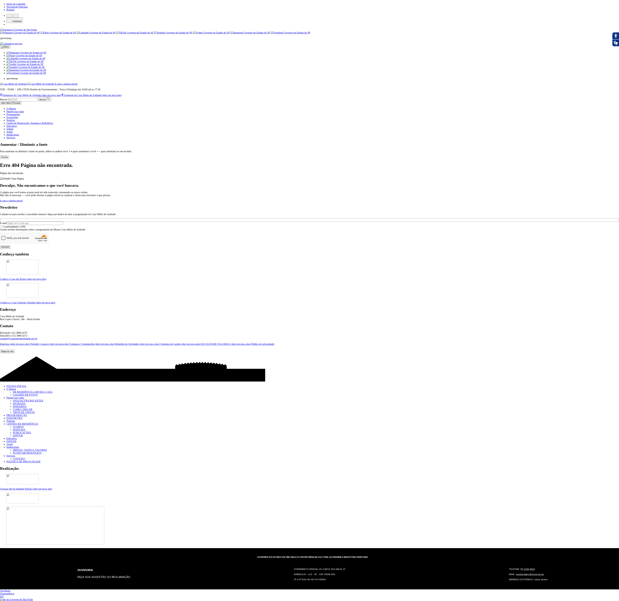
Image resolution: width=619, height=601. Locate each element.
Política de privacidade (262, 344)
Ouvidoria (5, 590)
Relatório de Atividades (137, 344)
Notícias (10, 120)
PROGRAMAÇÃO (16, 415)
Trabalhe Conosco (49, 344)
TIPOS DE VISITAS (24, 412)
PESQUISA (19, 429)
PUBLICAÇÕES (22, 432)
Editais (9, 129)
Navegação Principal (17, 6)
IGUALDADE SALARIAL (226, 344)
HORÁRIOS (19, 406)
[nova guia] (11, 43)
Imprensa (15, 344)
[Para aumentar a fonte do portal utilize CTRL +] (16, 15)
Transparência (7, 593)
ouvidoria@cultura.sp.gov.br (530, 574)
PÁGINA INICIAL (16, 386)
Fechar (4, 157)
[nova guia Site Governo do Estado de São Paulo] (18, 29)
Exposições (12, 117)
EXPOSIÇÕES (14, 418)
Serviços (10, 137)
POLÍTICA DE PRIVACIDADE (23, 461)
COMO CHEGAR (22, 409)
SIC (2, 596)
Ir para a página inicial (11, 200)
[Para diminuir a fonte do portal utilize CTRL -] (9, 15)
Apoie (9, 131)
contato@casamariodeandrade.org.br (18, 338)
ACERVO (18, 426)
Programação (13, 114)
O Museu (11, 108)
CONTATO (19, 458)
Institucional (12, 134)
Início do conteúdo (15, 4)
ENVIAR (5, 247)
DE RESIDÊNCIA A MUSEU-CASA (33, 392)
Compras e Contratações (92, 344)
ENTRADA (19, 403)
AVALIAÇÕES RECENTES (28, 400)
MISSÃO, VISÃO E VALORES (30, 450)
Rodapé (10, 9)
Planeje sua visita (15, 111)
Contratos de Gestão (180, 344)
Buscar (3, 99)
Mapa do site (7, 351)
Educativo (11, 126)
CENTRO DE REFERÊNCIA (22, 423)
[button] (26, 52)
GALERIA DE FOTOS (25, 394)
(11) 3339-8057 (527, 569)
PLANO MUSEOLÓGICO (27, 453)
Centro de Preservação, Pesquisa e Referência (29, 123)
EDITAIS (18, 435)
